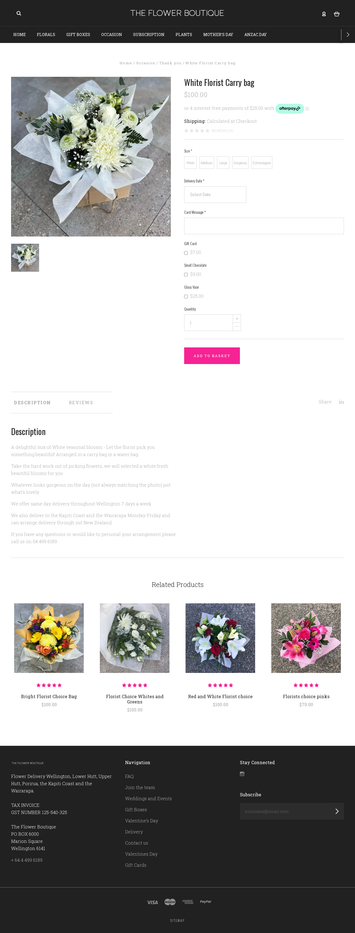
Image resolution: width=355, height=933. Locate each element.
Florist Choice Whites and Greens (135, 699)
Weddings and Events (148, 798)
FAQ (129, 776)
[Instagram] (242, 774)
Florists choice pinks (306, 696)
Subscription (148, 34)
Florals (46, 34)
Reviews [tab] (81, 402)
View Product (49, 638)
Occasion (111, 34)
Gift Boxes (78, 34)
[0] (337, 13)
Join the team (140, 787)
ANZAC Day (255, 34)
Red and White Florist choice (220, 696)
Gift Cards (135, 865)
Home (19, 34)
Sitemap (177, 920)
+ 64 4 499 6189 (26, 860)
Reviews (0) (222, 130)
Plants (184, 34)
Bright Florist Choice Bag (49, 696)
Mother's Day (218, 34)
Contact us (136, 843)
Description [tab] (32, 402)
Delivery (134, 832)
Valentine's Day (141, 820)
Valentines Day (141, 854)
